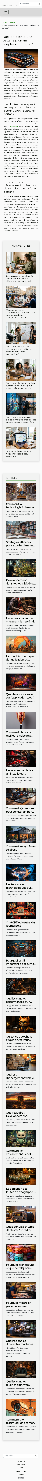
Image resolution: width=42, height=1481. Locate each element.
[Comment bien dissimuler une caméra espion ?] (21, 1407)
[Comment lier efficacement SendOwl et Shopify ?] (21, 1138)
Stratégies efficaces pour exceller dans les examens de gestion (19, 545)
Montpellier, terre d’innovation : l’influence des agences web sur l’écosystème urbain (20, 314)
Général (12, 23)
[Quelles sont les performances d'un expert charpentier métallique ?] (21, 986)
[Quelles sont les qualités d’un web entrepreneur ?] (21, 1369)
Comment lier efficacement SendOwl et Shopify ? (20, 1154)
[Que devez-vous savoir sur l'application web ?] (21, 682)
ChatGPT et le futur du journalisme (20, 924)
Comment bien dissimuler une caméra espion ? (20, 1423)
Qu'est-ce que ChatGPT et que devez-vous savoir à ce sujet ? (21, 1040)
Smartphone (21, 1471)
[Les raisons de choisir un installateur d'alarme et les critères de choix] (21, 758)
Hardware (21, 1461)
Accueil (4, 23)
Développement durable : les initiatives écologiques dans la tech (20, 585)
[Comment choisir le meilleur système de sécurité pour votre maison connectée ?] (21, 370)
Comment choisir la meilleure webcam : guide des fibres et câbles (18, 737)
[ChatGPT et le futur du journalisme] (21, 910)
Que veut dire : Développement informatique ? (16, 1116)
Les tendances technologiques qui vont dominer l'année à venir (20, 889)
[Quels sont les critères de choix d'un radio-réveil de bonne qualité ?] (21, 1214)
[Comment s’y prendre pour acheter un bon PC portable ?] (21, 796)
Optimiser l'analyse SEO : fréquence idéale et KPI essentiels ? (19, 454)
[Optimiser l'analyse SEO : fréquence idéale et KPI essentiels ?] (21, 438)
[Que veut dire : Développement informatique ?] (21, 1100)
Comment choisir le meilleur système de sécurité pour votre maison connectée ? (21, 386)
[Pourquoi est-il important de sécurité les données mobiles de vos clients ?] (21, 948)
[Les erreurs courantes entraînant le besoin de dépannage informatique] (21, 606)
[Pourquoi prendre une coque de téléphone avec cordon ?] (21, 1252)
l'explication (13, 126)
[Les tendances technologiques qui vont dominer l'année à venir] (21, 872)
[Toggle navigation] (6, 12)
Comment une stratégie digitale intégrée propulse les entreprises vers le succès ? (21, 420)
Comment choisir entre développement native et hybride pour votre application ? (19, 350)
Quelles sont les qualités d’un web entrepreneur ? (17, 1385)
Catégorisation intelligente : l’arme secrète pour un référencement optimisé (20, 278)
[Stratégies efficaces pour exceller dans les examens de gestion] (21, 530)
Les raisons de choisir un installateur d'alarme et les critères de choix (20, 775)
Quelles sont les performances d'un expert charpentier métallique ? (18, 1003)
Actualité (21, 1464)
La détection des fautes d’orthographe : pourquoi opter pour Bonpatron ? (20, 1193)
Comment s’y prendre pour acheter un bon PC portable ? (20, 812)
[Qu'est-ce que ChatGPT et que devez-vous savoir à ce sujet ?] (21, 1024)
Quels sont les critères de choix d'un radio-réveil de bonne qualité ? (20, 1231)
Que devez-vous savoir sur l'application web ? (20, 696)
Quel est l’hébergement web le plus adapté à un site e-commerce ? (21, 1079)
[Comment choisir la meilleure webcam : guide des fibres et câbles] (21, 720)
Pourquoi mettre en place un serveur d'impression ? (18, 1306)
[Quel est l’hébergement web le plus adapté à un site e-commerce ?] (21, 1062)
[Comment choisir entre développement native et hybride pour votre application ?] (21, 333)
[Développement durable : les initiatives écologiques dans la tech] (21, 568)
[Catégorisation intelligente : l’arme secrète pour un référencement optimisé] (21, 263)
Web (21, 1468)
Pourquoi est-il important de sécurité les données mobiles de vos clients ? (21, 965)
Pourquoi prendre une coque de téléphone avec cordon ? (20, 1268)
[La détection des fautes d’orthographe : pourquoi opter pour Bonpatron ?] (21, 1176)
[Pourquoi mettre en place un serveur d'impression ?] (21, 1290)
